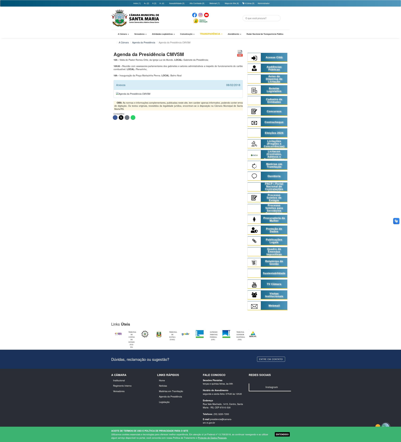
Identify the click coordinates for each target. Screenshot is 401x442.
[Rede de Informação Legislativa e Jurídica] (253, 330)
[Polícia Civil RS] (145, 330)
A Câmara (124, 42)
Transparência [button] (210, 34)
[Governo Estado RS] (159, 330)
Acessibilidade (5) (177, 3)
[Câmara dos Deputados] (200, 330)
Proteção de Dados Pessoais (212, 437)
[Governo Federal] (186, 330)
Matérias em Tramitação (171, 391)
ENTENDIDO (282, 434)
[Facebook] (115, 117)
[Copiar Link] (127, 117)
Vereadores (119, 391)
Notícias (163, 385)
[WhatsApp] (133, 117)
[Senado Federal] (226, 330)
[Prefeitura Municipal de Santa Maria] (118, 332)
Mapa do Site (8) (231, 3)
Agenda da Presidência (143, 42)
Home (162, 380)
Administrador (264, 3)
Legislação (164, 402)
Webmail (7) (214, 3)
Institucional (119, 380)
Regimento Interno (122, 385)
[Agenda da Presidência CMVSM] (133, 92)
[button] (123, 34)
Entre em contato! (271, 359)
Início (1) (137, 3)
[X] (121, 117)
